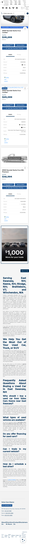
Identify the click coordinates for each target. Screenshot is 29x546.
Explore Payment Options (8, 45)
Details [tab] (10, 54)
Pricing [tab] (19, 54)
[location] (2, 2)
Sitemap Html (13, 536)
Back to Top (24, 270)
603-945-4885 (15, 3)
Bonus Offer (20, 45)
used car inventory (12, 479)
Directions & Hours (9, 523)
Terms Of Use (9, 536)
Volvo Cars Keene (2, 536)
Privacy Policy (6, 536)
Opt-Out (20, 536)
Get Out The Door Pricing (15, 48)
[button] (25, 28)
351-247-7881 (11, 3)
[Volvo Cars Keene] (10, 7)
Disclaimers (23, 522)
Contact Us (7, 505)
